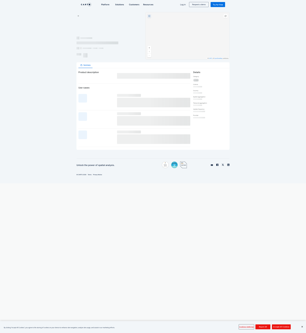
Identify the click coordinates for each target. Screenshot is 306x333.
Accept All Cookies (281, 327)
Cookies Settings (246, 327)
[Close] (302, 326)
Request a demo (199, 4)
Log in (183, 4)
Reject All (263, 327)
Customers (134, 4)
